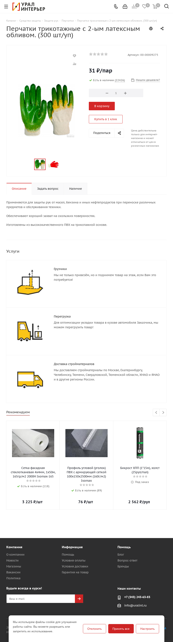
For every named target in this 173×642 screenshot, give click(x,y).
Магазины (13, 566)
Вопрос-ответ (127, 560)
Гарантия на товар (75, 572)
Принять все (121, 628)
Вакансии (13, 572)
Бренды (123, 566)
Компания (14, 547)
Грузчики (60, 269)
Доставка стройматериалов (74, 364)
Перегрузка (62, 316)
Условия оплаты (73, 560)
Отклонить (94, 628)
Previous (156, 412)
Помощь (68, 554)
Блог (121, 554)
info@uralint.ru (135, 605)
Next (163, 412)
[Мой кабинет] (125, 6)
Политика (13, 578)
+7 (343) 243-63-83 (137, 597)
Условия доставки (75, 566)
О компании (15, 554)
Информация (72, 547)
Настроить (147, 628)
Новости (12, 560)
